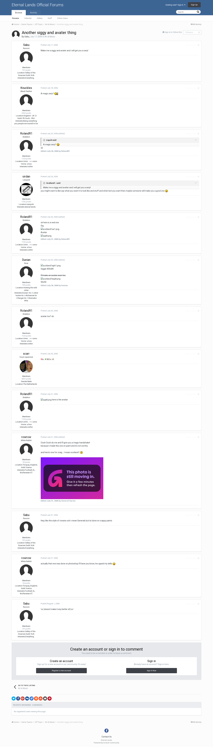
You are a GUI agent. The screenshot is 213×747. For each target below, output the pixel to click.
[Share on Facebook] (18, 698)
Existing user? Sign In (175, 5)
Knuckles (26, 88)
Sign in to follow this (173, 32)
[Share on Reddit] (36, 698)
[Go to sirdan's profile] (26, 189)
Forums (15, 18)
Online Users (62, 18)
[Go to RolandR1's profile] (26, 146)
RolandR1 (26, 133)
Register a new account (61, 671)
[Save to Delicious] (32, 698)
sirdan (26, 176)
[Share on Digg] (27, 698)
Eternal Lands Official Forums (37, 4)
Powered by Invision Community (106, 743)
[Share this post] (198, 45)
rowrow (26, 437)
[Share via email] (45, 698)
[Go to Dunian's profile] (26, 272)
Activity (33, 12)
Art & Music (50, 36)
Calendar (28, 18)
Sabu (26, 36)
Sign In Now (151, 671)
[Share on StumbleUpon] (41, 698)
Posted (49, 45)
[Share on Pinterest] (50, 698)
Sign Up (194, 5)
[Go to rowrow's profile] (26, 450)
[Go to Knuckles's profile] (26, 100)
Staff (50, 18)
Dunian (26, 260)
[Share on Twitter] (14, 698)
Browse (18, 12)
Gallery (39, 18)
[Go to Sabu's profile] (16, 34)
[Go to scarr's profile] (26, 366)
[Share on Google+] (23, 698)
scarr (26, 353)
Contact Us (107, 737)
